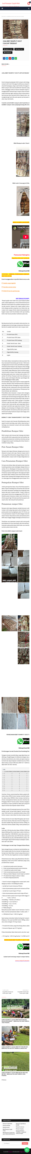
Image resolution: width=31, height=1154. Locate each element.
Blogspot (10, 1151)
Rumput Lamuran (20, 1127)
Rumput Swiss (6, 1127)
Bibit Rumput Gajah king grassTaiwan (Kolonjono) (9, 1133)
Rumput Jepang (19, 1128)
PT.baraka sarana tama (9, 287)
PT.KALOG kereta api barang (10, 291)
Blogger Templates (23, 1151)
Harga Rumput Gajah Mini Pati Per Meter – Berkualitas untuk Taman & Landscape (15, 1047)
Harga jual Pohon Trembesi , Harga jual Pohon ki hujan (21, 1132)
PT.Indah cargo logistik (9, 283)
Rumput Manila (6, 1125)
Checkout (8, 52)
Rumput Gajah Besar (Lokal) (21, 1124)
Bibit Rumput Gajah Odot (7, 1130)
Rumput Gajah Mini (7, 1123)
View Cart (20, 49)
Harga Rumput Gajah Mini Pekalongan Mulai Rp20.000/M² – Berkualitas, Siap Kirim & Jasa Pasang (15, 1021)
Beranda (3, 16)
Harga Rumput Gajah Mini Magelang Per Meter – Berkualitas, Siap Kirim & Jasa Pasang (15, 1074)
